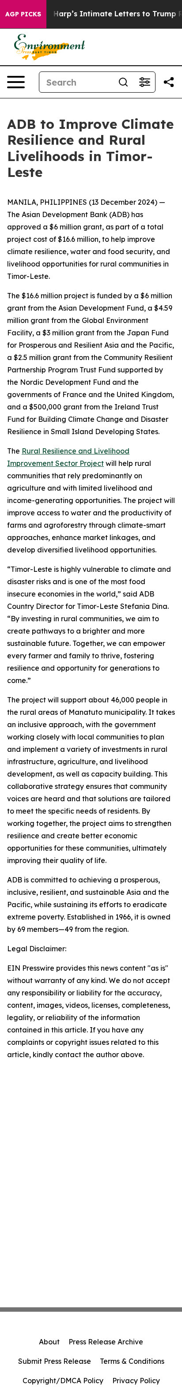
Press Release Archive (105, 1341)
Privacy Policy (136, 1380)
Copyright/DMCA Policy (63, 1380)
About (49, 1341)
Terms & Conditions (132, 1361)
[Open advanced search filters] (144, 82)
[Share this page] (169, 82)
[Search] (123, 82)
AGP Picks (23, 14)
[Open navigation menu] (16, 82)
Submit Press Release (54, 1361)
